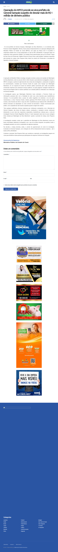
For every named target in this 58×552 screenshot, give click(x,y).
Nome (5, 172)
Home (5, 6)
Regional (23, 531)
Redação (10, 19)
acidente (5, 520)
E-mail (5, 178)
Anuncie (12, 544)
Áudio (5, 522)
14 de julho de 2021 (18, 19)
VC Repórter (41, 527)
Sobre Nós (6, 544)
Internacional (24, 522)
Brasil (5, 523)
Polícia (8, 6)
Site (31, 178)
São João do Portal (42, 522)
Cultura (5, 527)
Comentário (7, 154)
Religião (40, 520)
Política (22, 527)
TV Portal (40, 525)
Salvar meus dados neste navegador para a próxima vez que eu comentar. (21, 185)
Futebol (22, 520)
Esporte (5, 529)
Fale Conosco (18, 544)
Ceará (5, 525)
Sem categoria (31, 19)
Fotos (5, 531)
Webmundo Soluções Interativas (20, 547)
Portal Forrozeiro (24, 529)
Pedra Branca (24, 523)
